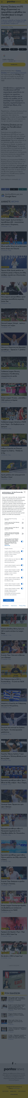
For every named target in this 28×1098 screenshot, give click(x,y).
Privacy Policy (22, 605)
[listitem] (14, 519)
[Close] (25, 492)
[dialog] (14, 549)
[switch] (22, 523)
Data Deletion (5, 605)
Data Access (14, 605)
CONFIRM (8, 600)
